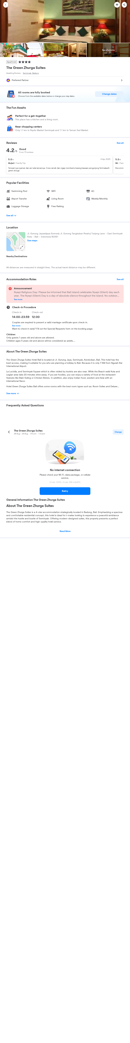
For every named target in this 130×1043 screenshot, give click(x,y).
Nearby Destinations (16, 256)
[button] (15, 241)
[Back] (5, 5)
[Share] (124, 5)
